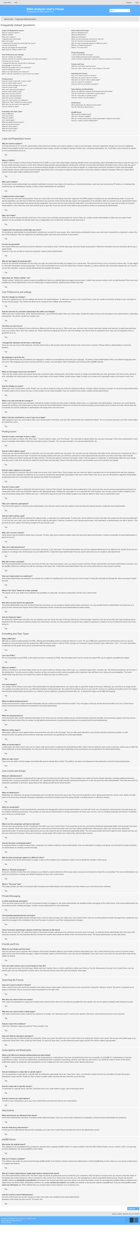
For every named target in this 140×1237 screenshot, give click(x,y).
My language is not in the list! (11, 65)
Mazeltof (15, 1220)
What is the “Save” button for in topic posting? (17, 102)
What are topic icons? (9, 130)
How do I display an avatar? (11, 69)
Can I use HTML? (8, 116)
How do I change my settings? (12, 57)
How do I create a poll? (9, 87)
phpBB (93, 362)
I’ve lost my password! (9, 45)
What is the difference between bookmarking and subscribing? (92, 91)
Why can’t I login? (8, 41)
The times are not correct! (10, 61)
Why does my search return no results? (84, 78)
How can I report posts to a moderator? (15, 100)
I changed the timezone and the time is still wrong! (18, 63)
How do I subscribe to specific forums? (84, 95)
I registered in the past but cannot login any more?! (19, 43)
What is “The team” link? (79, 47)
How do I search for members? (81, 82)
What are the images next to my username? (16, 67)
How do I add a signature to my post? (14, 85)
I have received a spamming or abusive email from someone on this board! (96, 59)
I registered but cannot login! (11, 39)
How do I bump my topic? (10, 106)
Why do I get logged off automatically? (14, 47)
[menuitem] (14, 2)
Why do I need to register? (11, 33)
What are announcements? (11, 124)
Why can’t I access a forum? (11, 93)
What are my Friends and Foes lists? (83, 66)
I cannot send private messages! (82, 54)
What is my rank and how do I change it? (15, 72)
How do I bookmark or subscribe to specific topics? (88, 93)
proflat (7, 1220)
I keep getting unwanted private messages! (85, 57)
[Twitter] (127, 1220)
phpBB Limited (63, 1147)
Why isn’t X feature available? (81, 116)
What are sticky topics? (10, 126)
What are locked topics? (10, 128)
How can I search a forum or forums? (83, 75)
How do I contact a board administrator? (84, 120)
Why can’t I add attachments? (12, 96)
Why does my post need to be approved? (15, 104)
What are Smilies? (8, 118)
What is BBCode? (8, 114)
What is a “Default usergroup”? (81, 45)
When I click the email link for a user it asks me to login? (20, 74)
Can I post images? (8, 120)
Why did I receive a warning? (11, 98)
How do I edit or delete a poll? (11, 91)
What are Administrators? (79, 33)
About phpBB (26, 1149)
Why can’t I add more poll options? (13, 89)
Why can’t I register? (9, 37)
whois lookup (20, 1178)
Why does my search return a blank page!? (85, 80)
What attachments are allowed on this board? (86, 105)
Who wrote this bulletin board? (81, 114)
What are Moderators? (78, 35)
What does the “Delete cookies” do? (14, 49)
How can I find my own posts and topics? (85, 84)
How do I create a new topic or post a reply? (16, 81)
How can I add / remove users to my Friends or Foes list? (90, 68)
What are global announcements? (13, 122)
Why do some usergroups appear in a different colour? (89, 43)
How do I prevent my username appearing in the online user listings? (24, 59)
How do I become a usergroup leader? (84, 41)
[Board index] (14, 10)
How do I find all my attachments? (82, 107)
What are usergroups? (78, 37)
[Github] (132, 1220)
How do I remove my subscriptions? (83, 97)
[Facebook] (136, 1220)
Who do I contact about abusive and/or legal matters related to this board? (95, 118)
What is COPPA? (7, 35)
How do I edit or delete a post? (12, 83)
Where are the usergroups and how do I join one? (87, 39)
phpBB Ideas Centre (101, 1161)
